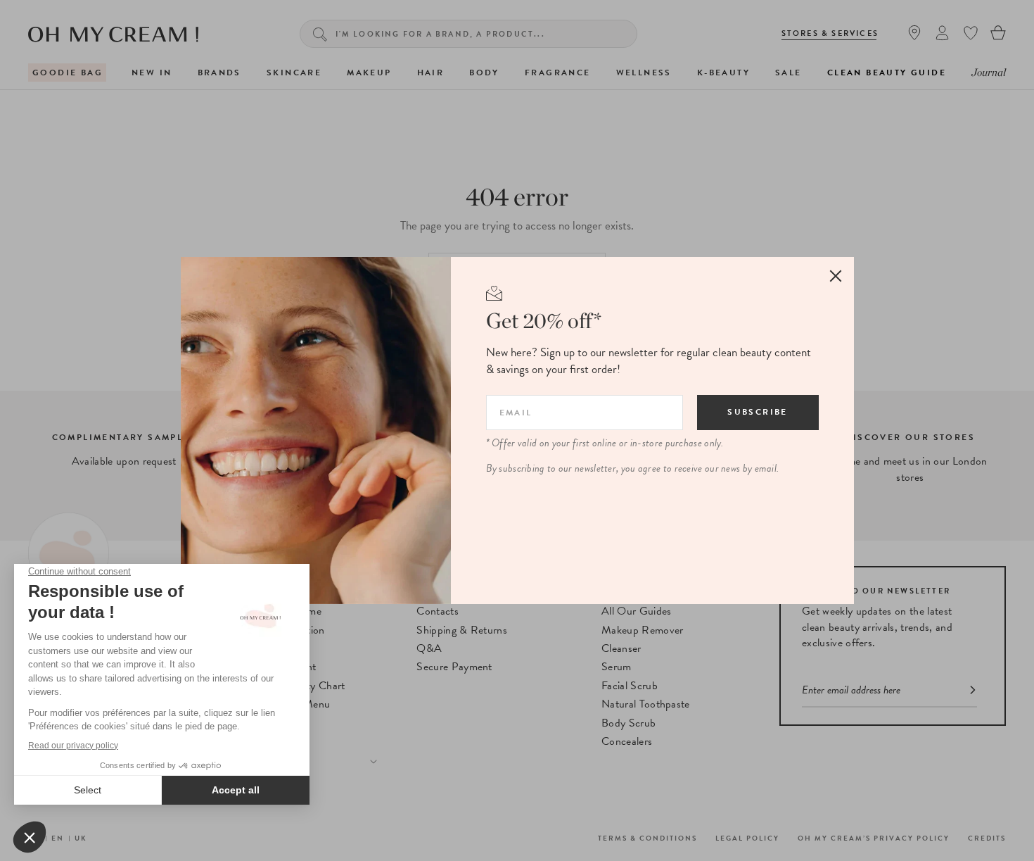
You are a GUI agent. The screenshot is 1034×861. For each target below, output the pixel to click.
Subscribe (757, 412)
